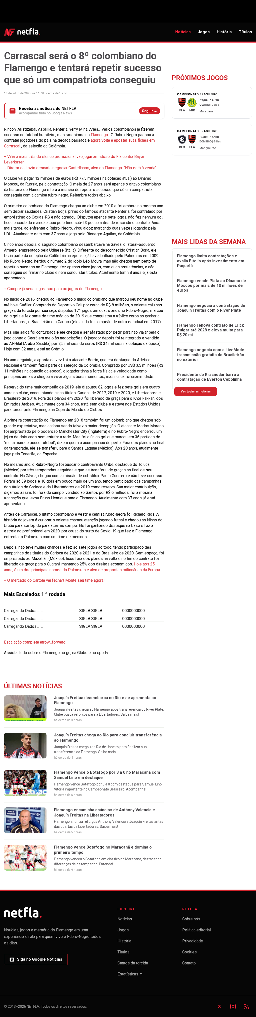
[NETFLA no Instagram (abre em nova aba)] (233, 1006)
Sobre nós (191, 919)
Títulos (245, 32)
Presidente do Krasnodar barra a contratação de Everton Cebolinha (209, 377)
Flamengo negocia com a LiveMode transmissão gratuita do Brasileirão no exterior (210, 354)
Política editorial (196, 930)
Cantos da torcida (133, 963)
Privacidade (192, 941)
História (224, 32)
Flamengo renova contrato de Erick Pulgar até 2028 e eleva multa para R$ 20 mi (210, 330)
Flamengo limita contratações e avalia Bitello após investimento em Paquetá (210, 261)
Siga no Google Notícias (35, 961)
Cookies (189, 952)
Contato (189, 963)
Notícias (183, 32)
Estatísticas (130, 975)
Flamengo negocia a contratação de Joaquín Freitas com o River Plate (211, 308)
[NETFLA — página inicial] (22, 32)
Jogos (204, 32)
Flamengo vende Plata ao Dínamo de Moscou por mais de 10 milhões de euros (211, 285)
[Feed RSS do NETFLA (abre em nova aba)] (246, 1006)
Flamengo (100, 134)
